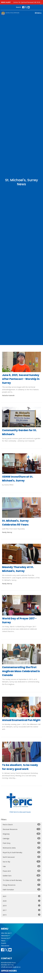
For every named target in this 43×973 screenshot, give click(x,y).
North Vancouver (21, 857)
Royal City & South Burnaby (21, 852)
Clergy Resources (21, 885)
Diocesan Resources (21, 829)
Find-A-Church (21, 824)
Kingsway (21, 834)
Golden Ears (21, 875)
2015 (21, 915)
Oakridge (21, 838)
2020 (21, 901)
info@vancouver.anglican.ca (10, 967)
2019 (21, 905)
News (3, 941)
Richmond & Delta (21, 848)
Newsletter (5, 946)
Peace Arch (21, 871)
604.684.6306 (6, 962)
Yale (21, 866)
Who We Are (6, 933)
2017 (21, 910)
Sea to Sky (21, 861)
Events (3, 943)
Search (18, 7)
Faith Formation (21, 889)
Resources (5, 938)
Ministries (5, 936)
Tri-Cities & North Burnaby (21, 880)
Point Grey (21, 843)
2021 (21, 896)
